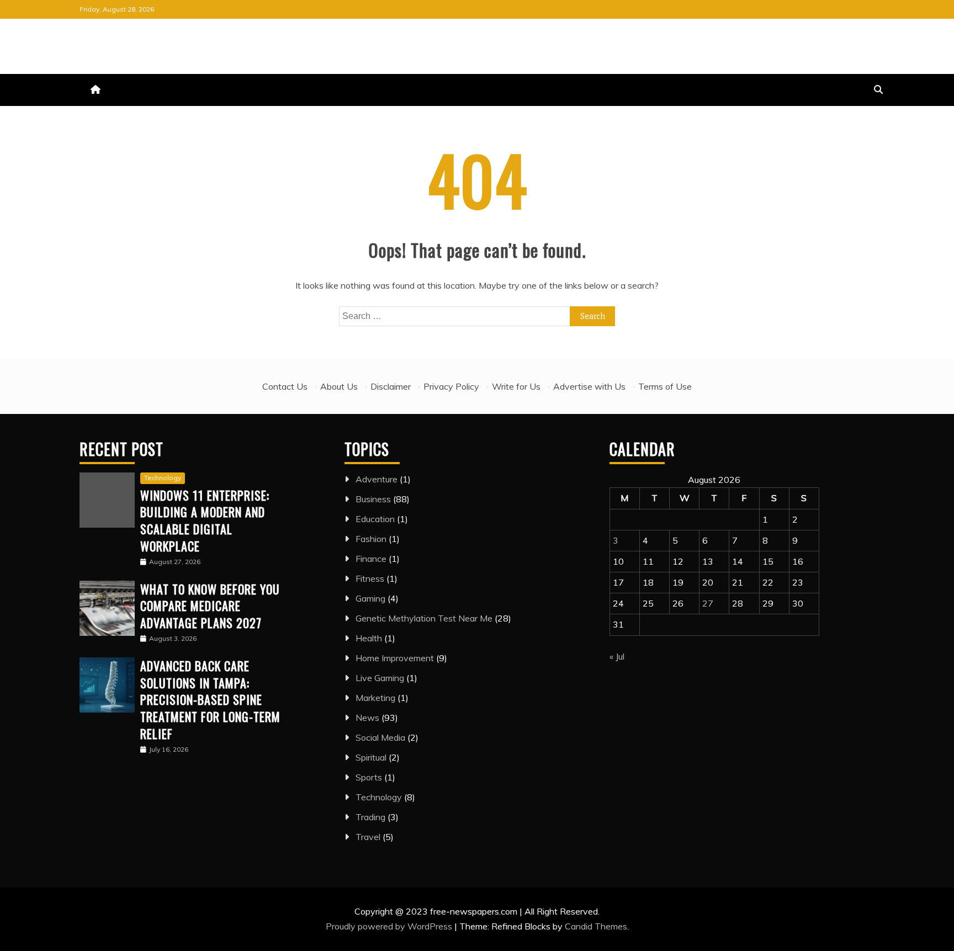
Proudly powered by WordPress (390, 926)
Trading (370, 816)
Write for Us (516, 386)
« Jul (617, 656)
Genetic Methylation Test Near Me (424, 618)
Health (369, 638)
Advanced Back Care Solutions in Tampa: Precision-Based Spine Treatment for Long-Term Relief (210, 699)
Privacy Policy (451, 386)
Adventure (377, 479)
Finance (371, 558)
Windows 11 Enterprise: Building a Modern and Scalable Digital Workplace (204, 520)
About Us (339, 386)
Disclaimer (390, 386)
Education (375, 518)
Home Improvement (395, 657)
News (367, 717)
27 (707, 603)
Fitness (370, 578)
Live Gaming (380, 677)
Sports (369, 777)
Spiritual (371, 757)
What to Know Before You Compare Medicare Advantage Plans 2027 (210, 606)
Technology (162, 478)
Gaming (370, 598)
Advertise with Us (589, 386)
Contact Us (285, 386)
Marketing (375, 697)
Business (373, 498)
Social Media (380, 737)
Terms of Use (665, 386)
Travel (368, 836)
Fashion (371, 538)
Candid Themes (596, 926)
